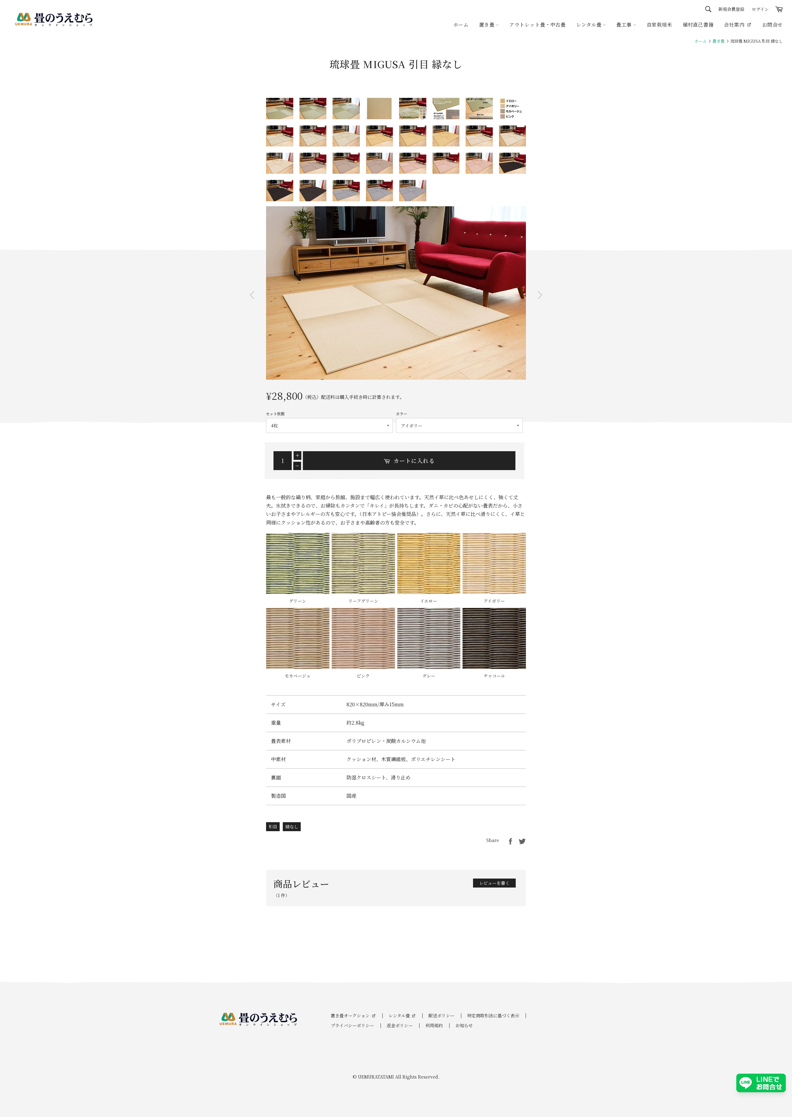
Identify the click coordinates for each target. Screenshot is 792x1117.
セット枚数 (275, 413)
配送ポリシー (441, 1016)
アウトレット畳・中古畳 (537, 24)
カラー (401, 413)
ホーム (461, 24)
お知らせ (464, 1025)
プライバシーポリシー (352, 1025)
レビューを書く (494, 883)
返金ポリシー (400, 1025)
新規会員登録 (731, 9)
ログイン (760, 9)
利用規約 (434, 1025)
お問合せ (772, 24)
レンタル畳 (399, 1016)
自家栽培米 (659, 24)
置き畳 (487, 24)
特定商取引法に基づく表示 (493, 1016)
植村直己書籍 (698, 24)
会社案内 (734, 24)
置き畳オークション (350, 1016)
